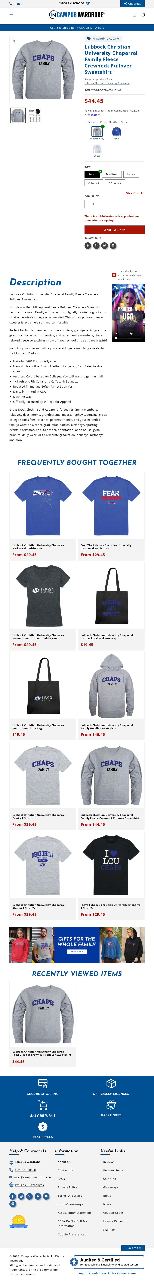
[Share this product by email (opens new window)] (113, 245)
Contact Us (65, 1170)
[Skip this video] (115, 287)
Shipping (109, 1179)
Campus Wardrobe (34, 1256)
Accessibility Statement (74, 1212)
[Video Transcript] (123, 287)
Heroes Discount (115, 1221)
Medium (112, 174)
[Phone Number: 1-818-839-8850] (11, 3)
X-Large (93, 182)
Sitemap (109, 1229)
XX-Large (115, 182)
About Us (64, 1162)
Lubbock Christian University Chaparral (107, 83)
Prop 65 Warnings (70, 1204)
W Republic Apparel (106, 38)
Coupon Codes (113, 1212)
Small (92, 174)
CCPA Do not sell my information (72, 1223)
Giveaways (110, 1187)
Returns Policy (113, 1170)
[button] (11, 14)
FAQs (61, 1179)
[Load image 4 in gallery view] (34, 115)
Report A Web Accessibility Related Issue (107, 1273)
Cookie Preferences (72, 1234)
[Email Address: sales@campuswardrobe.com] (19, 3)
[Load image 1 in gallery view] (17, 115)
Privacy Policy (67, 1187)
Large (131, 174)
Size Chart (134, 193)
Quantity (92, 196)
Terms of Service (70, 1195)
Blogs (107, 1195)
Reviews (109, 1162)
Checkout (134, 3)
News (107, 1204)
